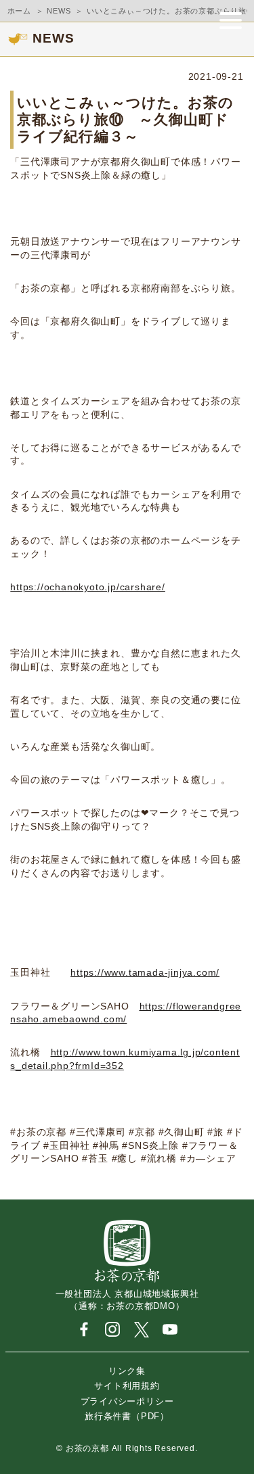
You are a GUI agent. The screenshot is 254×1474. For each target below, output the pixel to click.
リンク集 (127, 1371)
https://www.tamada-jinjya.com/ (144, 972)
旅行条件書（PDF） (127, 1416)
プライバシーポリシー (127, 1401)
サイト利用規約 (127, 1386)
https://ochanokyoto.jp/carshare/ (87, 586)
